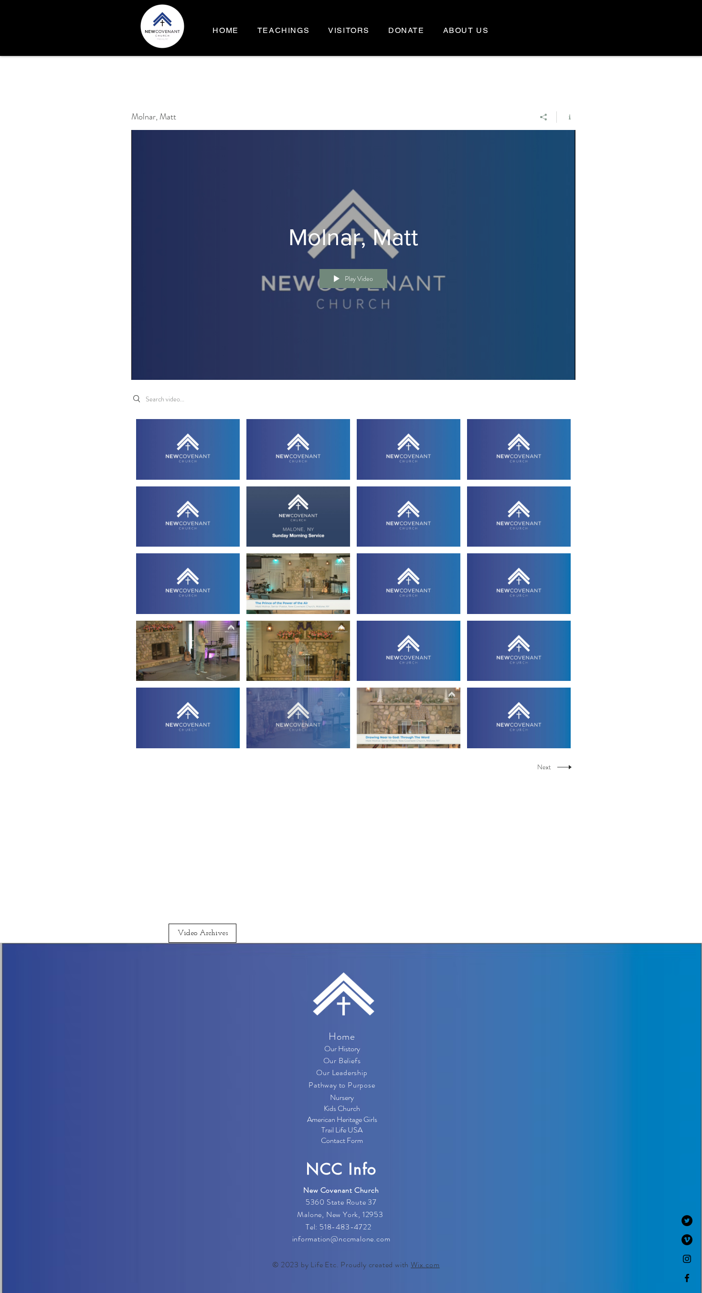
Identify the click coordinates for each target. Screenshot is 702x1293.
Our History (342, 1048)
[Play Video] (188, 449)
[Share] (544, 117)
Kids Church (342, 1108)
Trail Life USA (341, 1129)
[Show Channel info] (566, 117)
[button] (466, 31)
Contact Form (342, 1140)
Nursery (342, 1097)
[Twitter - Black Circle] (686, 1220)
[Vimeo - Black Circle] (686, 1239)
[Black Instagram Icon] (686, 1258)
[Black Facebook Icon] (686, 1277)
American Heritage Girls (342, 1119)
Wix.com (425, 1264)
